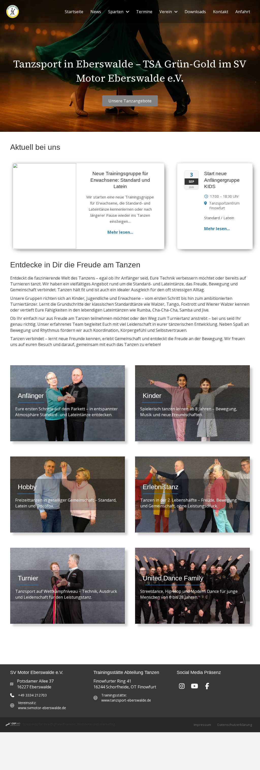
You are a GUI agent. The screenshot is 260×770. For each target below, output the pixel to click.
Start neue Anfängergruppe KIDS (222, 180)
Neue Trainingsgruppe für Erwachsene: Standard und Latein (120, 180)
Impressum (202, 724)
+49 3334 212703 (32, 695)
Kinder (152, 395)
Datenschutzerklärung (234, 724)
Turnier (28, 578)
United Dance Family (173, 578)
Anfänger (31, 395)
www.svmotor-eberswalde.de (42, 707)
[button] (182, 686)
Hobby (27, 487)
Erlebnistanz (160, 487)
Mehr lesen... (120, 232)
